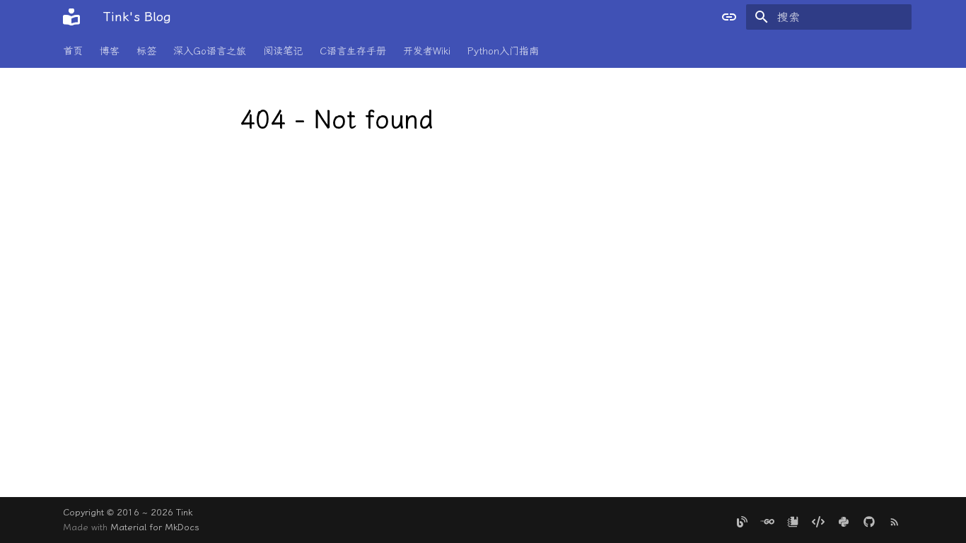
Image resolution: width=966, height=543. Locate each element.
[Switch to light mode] (729, 17)
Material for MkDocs (154, 527)
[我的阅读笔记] (792, 519)
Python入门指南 (503, 51)
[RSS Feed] (894, 519)
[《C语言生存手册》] (818, 519)
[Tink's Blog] (71, 17)
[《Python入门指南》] (843, 519)
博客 (110, 51)
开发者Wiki (426, 51)
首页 (73, 51)
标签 (146, 51)
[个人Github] (869, 519)
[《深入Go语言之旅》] (767, 519)
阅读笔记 (283, 51)
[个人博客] (742, 519)
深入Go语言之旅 (209, 51)
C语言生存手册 (353, 51)
